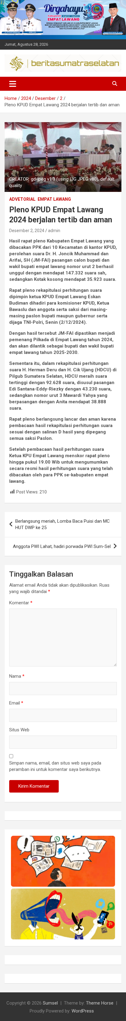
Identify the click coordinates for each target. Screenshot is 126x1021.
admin (54, 230)
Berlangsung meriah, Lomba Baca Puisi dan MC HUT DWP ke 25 (62, 524)
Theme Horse (99, 1003)
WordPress (83, 1011)
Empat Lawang (54, 199)
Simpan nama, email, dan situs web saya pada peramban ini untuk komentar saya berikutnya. (55, 766)
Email (16, 703)
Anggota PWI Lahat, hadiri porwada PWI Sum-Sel (62, 546)
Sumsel (50, 1003)
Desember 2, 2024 (26, 230)
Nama (16, 676)
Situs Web (19, 730)
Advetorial (22, 199)
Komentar (20, 603)
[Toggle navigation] (13, 84)
